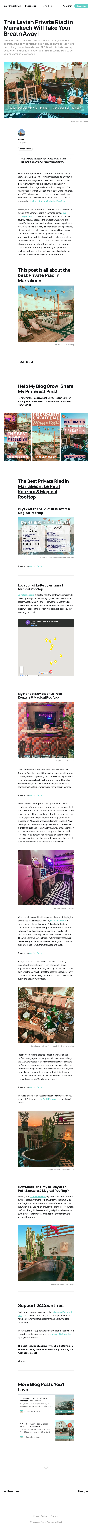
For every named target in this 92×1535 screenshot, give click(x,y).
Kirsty (21, 139)
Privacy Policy (40, 1516)
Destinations (31, 6)
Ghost (59, 1522)
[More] (56, 6)
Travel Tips (46, 6)
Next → (83, 1491)
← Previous (11, 1491)
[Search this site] (64, 6)
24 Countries (12, 6)
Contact (55, 1516)
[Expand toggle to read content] (71, 158)
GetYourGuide (35, 566)
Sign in (69, 6)
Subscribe (81, 6)
